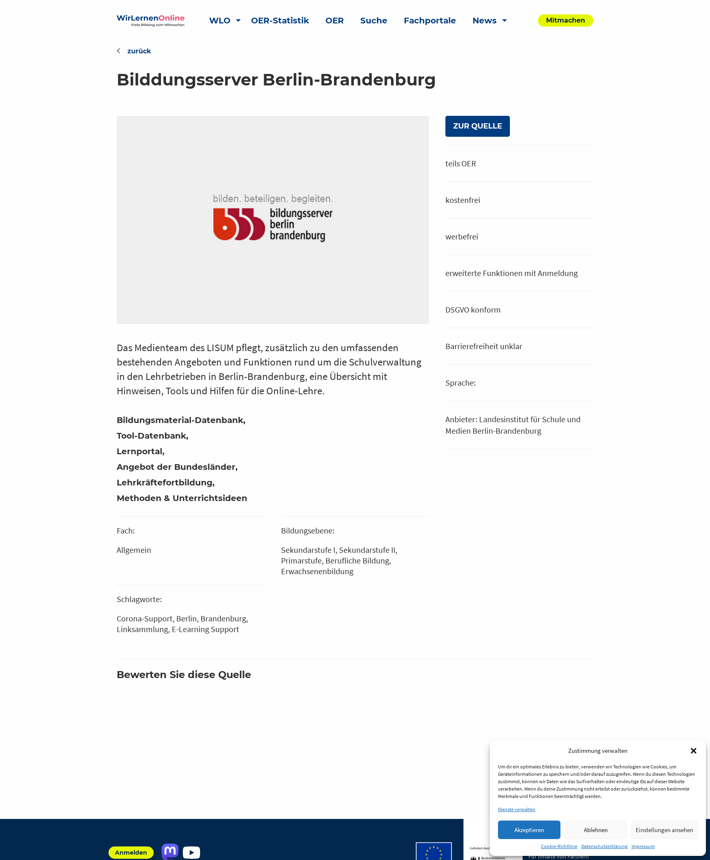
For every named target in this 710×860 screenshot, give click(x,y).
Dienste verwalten (516, 809)
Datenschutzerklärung (604, 846)
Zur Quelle (477, 126)
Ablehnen (596, 830)
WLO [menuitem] (220, 20)
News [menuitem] (485, 20)
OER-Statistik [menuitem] (280, 20)
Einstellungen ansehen (664, 830)
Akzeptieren (529, 830)
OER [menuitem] (334, 20)
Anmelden (131, 852)
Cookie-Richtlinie (559, 846)
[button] (693, 751)
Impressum (643, 846)
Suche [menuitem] (373, 20)
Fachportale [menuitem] (430, 20)
